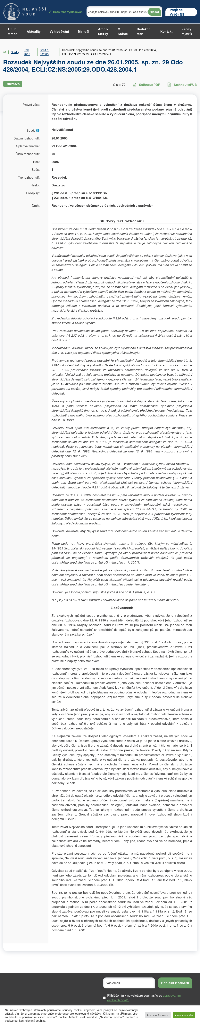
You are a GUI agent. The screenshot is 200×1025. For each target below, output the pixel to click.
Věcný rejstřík (186, 31)
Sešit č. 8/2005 (44, 52)
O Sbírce (123, 31)
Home (4, 52)
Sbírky (15, 52)
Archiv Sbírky (103, 31)
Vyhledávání (59, 31)
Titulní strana (13, 31)
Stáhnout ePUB (185, 84)
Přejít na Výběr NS (177, 12)
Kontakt (166, 31)
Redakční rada (144, 31)
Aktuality (34, 31)
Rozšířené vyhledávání (68, 12)
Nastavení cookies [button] (157, 1015)
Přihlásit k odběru (175, 983)
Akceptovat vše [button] (184, 1015)
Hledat (154, 12)
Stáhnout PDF (149, 84)
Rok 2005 (27, 52)
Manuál (83, 31)
